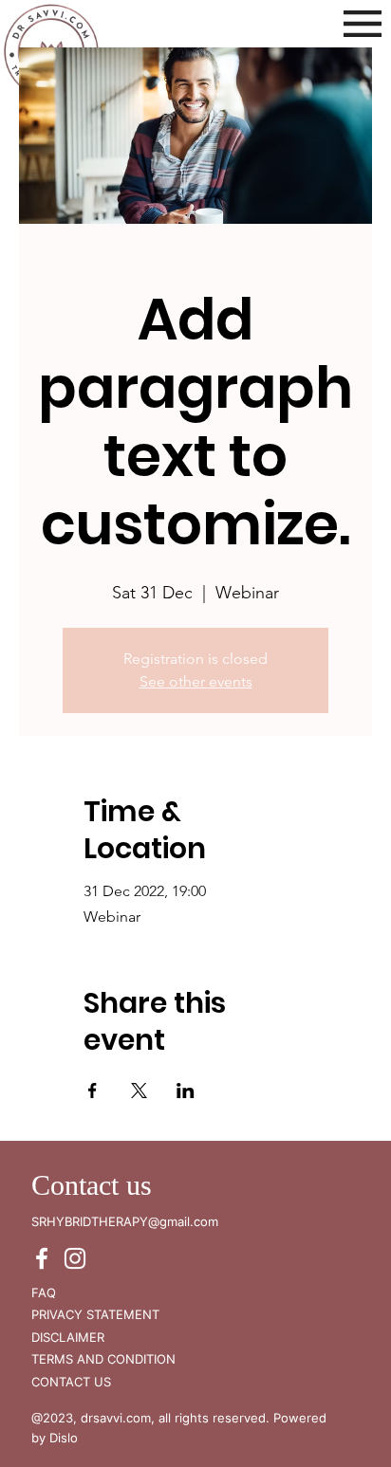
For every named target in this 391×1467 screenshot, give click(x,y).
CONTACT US (71, 1381)
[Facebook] (42, 1258)
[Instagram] (75, 1258)
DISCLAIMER (67, 1337)
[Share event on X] (139, 1090)
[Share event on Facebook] (93, 1090)
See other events (196, 681)
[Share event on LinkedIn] (186, 1090)
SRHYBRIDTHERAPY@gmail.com (124, 1221)
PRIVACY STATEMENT (95, 1314)
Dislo (63, 1437)
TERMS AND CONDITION (103, 1358)
